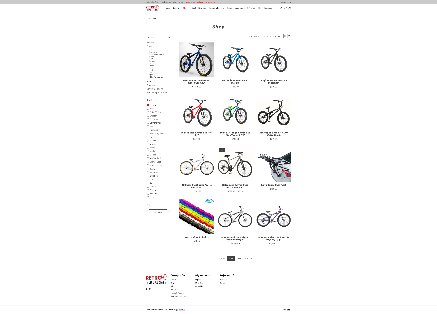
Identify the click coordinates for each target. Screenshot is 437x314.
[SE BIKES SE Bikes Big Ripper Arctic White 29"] (196, 164)
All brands (154, 105)
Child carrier (153, 52)
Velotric (153, 193)
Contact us (224, 283)
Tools (151, 68)
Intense (153, 144)
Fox (151, 126)
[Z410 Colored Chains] (196, 216)
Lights (151, 74)
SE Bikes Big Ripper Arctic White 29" (197, 186)
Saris (152, 183)
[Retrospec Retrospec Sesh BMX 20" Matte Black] (273, 112)
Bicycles (151, 56)
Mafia (152, 151)
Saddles (151, 65)
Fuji (151, 137)
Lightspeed (181, 310)
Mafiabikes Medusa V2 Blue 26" (235, 81)
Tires (150, 49)
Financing (202, 8)
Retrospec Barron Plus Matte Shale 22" (235, 186)
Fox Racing (155, 129)
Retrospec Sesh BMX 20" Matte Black (273, 133)
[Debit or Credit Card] (288, 310)
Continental (155, 122)
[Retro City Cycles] (152, 8)
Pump (151, 63)
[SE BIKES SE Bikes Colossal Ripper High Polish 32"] (235, 216)
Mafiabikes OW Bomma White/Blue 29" (196, 81)
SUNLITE (154, 179)
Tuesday (154, 190)
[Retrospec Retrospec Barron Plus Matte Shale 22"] (235, 164)
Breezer (153, 115)
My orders (199, 283)
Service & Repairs (216, 8)
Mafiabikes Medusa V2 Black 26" (273, 81)
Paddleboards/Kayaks (157, 54)
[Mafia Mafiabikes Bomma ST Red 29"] (196, 112)
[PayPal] (284, 310)
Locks (151, 59)
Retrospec (154, 172)
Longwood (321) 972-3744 (208, 2)
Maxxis (153, 154)
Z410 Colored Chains (197, 237)
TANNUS (154, 186)
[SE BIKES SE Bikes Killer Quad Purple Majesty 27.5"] (273, 216)
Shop (149, 46)
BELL (152, 108)
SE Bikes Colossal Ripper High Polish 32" (235, 238)
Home (167, 8)
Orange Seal (155, 161)
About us (223, 279)
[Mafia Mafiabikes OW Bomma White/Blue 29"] (196, 59)
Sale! (194, 8)
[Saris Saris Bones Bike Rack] (273, 164)
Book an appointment (235, 8)
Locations (268, 8)
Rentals (150, 42)
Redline (153, 169)
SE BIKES (154, 176)
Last (239, 258)
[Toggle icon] (281, 8)
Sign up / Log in (286, 2)
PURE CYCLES (156, 165)
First (231, 258)
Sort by (265, 36)
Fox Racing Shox (157, 133)
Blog (260, 8)
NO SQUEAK (155, 158)
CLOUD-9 (154, 119)
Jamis (152, 147)
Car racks (152, 61)
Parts (151, 72)
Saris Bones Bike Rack (274, 185)
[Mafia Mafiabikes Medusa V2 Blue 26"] (235, 59)
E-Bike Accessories (156, 77)
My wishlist (199, 286)
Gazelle (153, 140)
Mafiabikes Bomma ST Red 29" (196, 133)
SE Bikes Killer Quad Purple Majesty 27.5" (273, 238)
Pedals (151, 70)
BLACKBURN (155, 112)
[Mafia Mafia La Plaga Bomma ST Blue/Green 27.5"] (235, 112)
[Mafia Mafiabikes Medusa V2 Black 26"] (273, 59)
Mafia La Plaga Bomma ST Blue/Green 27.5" (235, 133)
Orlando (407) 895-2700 (191, 2)
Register (198, 279)
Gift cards (251, 8)
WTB (152, 197)
